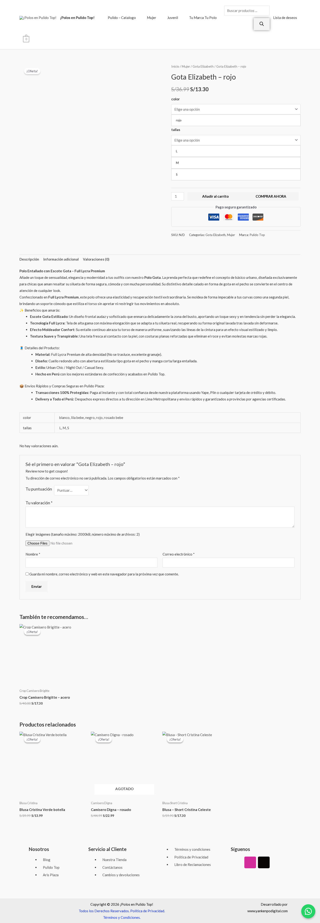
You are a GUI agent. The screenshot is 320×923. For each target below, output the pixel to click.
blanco (64, 417)
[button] (308, 911)
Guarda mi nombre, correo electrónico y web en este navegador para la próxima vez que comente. (104, 574)
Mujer (151, 17)
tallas (175, 129)
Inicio (175, 66)
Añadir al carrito (215, 196)
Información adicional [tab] (61, 259)
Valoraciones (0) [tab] (96, 259)
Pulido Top (257, 235)
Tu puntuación (39, 488)
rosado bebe (113, 417)
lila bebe (77, 417)
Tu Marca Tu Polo (203, 17)
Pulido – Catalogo (122, 17)
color (175, 99)
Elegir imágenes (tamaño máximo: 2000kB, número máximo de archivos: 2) (83, 534)
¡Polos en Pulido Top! (77, 17)
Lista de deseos (285, 17)
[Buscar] (262, 24)
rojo (99, 417)
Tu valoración (39, 502)
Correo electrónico (179, 554)
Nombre (33, 554)
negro (90, 417)
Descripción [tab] (29, 259)
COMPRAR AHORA (271, 196)
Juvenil (172, 17)
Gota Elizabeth (203, 66)
